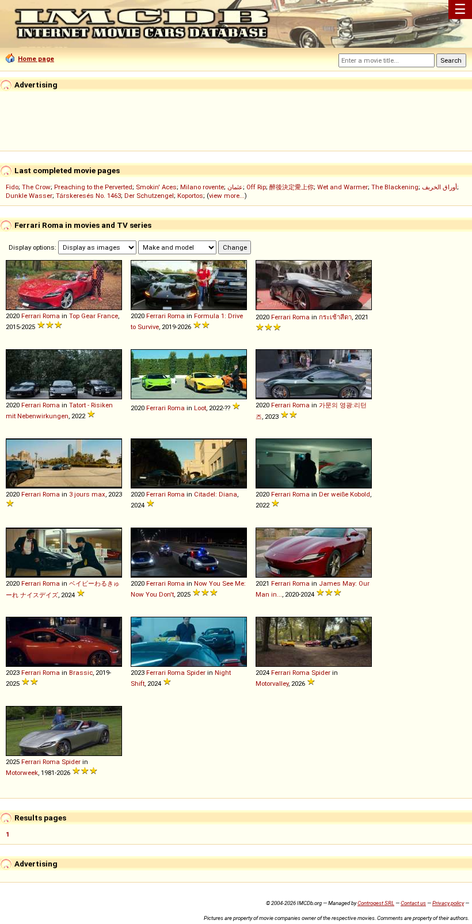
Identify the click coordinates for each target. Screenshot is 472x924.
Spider (195, 673)
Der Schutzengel (149, 196)
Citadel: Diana (215, 494)
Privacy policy (448, 903)
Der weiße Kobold (344, 494)
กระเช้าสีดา (335, 317)
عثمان (235, 187)
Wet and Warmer (342, 187)
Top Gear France (93, 316)
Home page (36, 59)
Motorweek (22, 773)
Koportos (190, 196)
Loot (200, 408)
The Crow (36, 187)
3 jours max (87, 494)
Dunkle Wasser (29, 196)
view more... (227, 196)
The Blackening (394, 187)
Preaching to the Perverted (93, 187)
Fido (12, 187)
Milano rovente (202, 187)
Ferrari (31, 316)
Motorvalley (272, 683)
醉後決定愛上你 (291, 187)
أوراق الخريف (439, 187)
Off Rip (256, 187)
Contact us (413, 903)
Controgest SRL (375, 903)
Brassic (81, 673)
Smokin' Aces (156, 187)
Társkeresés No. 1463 (88, 196)
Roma (51, 316)
